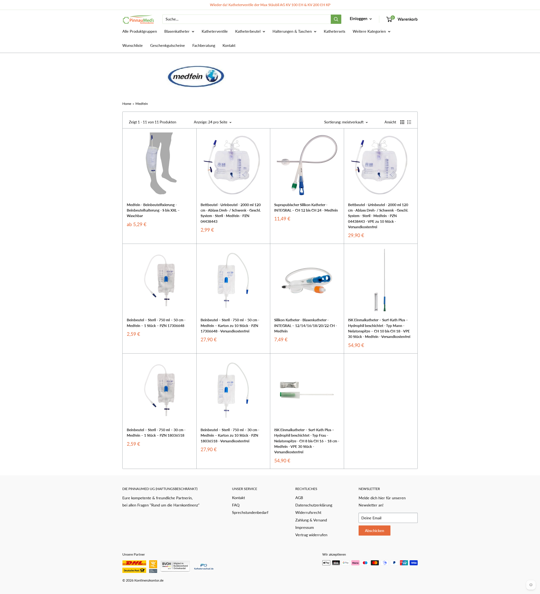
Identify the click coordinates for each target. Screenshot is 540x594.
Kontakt (229, 45)
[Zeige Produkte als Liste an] (409, 122)
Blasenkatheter (177, 31)
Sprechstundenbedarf (250, 512)
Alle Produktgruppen (139, 31)
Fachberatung (203, 45)
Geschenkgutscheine (167, 45)
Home (126, 103)
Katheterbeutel (248, 31)
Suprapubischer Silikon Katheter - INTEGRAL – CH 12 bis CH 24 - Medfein (306, 207)
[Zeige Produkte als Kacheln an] (402, 122)
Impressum (304, 527)
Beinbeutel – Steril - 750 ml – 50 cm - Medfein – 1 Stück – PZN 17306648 (156, 323)
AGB (299, 497)
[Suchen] (336, 19)
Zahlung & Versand (311, 520)
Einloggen (359, 18)
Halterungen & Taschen (292, 31)
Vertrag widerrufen (311, 534)
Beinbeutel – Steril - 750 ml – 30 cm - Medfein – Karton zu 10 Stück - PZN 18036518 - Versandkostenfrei (230, 435)
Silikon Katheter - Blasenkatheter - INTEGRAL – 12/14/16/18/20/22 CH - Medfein (305, 325)
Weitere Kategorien (369, 31)
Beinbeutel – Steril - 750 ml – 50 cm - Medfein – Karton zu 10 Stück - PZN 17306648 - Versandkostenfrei (230, 325)
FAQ (235, 505)
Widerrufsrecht (308, 512)
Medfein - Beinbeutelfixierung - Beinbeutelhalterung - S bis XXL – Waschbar (153, 210)
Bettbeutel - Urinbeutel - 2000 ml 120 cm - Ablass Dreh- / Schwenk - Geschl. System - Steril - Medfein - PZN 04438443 (231, 213)
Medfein (141, 103)
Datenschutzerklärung (313, 505)
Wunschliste (132, 45)
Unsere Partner (133, 554)
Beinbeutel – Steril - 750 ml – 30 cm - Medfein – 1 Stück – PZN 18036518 (156, 432)
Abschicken (374, 530)
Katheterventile (215, 31)
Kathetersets (334, 31)
